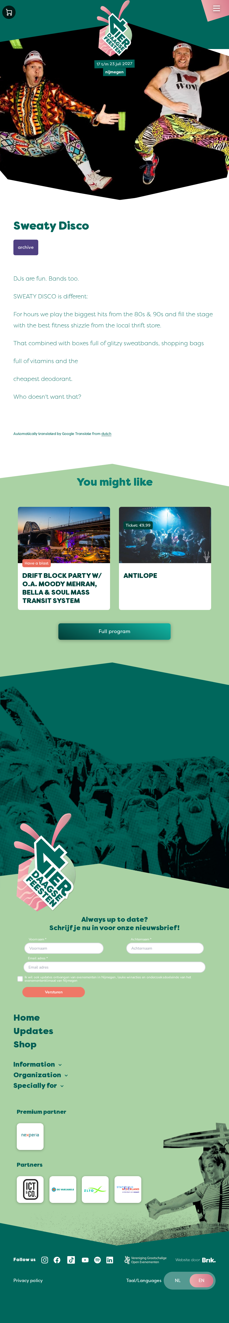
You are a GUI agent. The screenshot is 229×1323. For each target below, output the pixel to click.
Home (26, 1018)
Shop (25, 1045)
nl (178, 1280)
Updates (33, 1032)
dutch (106, 434)
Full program (114, 631)
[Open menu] (216, 8)
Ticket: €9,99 (138, 525)
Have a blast (37, 563)
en (201, 1280)
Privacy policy (28, 1280)
